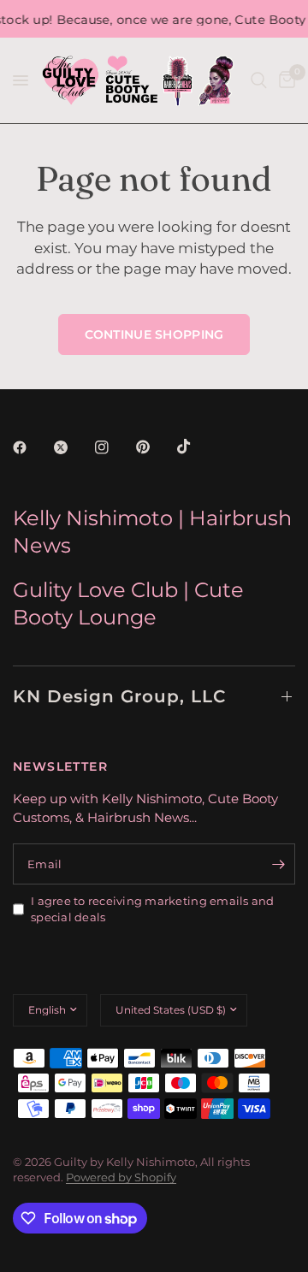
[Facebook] (31, 447)
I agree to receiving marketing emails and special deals (153, 909)
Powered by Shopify (121, 1177)
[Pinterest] (155, 447)
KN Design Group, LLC (119, 696)
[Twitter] (73, 447)
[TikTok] (196, 446)
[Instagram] (114, 447)
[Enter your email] (278, 863)
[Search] (259, 80)
